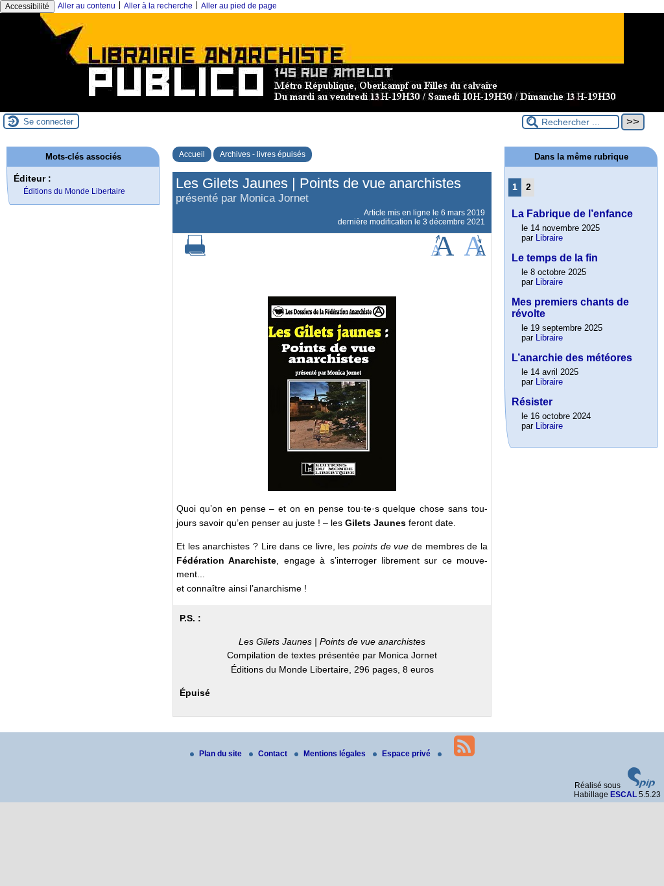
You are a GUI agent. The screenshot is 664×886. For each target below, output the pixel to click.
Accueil (192, 154)
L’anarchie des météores (572, 357)
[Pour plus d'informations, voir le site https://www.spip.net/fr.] (641, 785)
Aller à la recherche (158, 5)
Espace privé (407, 753)
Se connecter (48, 121)
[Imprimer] (195, 252)
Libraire (549, 238)
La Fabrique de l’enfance (572, 213)
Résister (532, 401)
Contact (273, 753)
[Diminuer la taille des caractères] (475, 252)
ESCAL (623, 794)
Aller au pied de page (239, 5)
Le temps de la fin (555, 257)
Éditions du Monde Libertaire (74, 191)
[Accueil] (332, 107)
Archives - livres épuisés (262, 154)
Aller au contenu (86, 5)
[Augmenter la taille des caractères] (442, 252)
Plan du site (221, 753)
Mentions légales (335, 753)
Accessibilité (27, 6)
